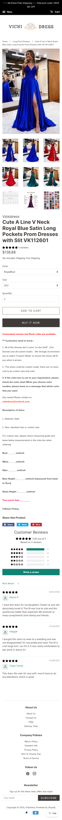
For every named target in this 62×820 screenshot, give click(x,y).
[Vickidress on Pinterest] (27, 774)
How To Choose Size (31, 753)
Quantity (7, 293)
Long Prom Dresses (21, 41)
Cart (57, 11)
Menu (9, 11)
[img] (10, 592)
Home (5, 41)
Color (5, 266)
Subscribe (49, 797)
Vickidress (30, 807)
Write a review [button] (31, 572)
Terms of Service (31, 758)
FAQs (31, 721)
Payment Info (31, 745)
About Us (31, 713)
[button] (10, 247)
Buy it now (31, 322)
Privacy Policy (31, 749)
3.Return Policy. (10, 509)
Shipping (20, 258)
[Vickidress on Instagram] (34, 774)
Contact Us (31, 717)
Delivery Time (31, 726)
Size (4, 279)
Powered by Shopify (45, 807)
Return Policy (31, 741)
